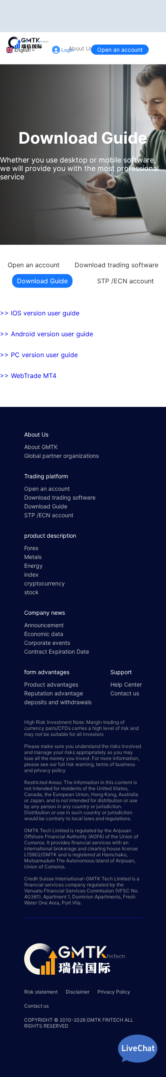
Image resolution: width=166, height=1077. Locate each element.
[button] (83, 313)
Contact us (124, 693)
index (31, 574)
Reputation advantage (53, 693)
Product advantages (51, 684)
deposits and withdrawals (57, 702)
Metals (33, 556)
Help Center (126, 684)
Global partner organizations (61, 455)
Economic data (43, 633)
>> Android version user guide (46, 334)
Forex (31, 548)
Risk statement (41, 992)
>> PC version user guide (39, 355)
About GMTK (41, 446)
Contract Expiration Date (56, 651)
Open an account (120, 49)
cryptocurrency (44, 583)
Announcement (44, 625)
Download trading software (116, 265)
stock (31, 592)
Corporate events (47, 642)
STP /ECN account (125, 281)
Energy (33, 565)
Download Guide (42, 281)
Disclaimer (77, 992)
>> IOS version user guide (39, 313)
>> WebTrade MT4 (28, 376)
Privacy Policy (114, 992)
